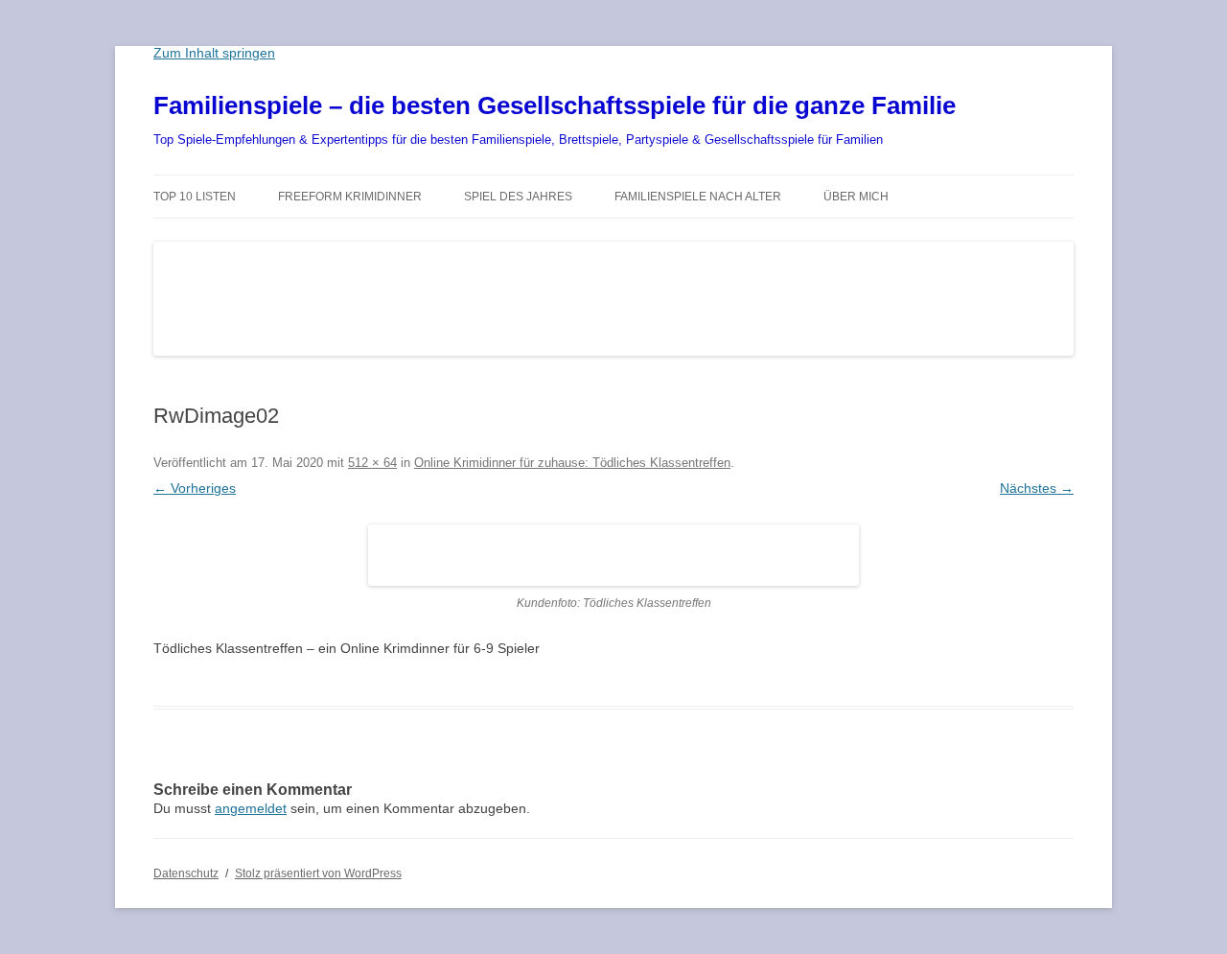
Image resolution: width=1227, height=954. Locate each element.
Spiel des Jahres (518, 196)
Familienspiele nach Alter (697, 196)
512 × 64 (372, 462)
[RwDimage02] (613, 555)
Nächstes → (1037, 488)
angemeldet (251, 808)
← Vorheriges (194, 488)
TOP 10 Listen (194, 196)
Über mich (856, 196)
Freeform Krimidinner (350, 196)
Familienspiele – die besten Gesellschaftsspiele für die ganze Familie (554, 105)
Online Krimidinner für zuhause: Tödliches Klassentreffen (572, 462)
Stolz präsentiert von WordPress (318, 873)
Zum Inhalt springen (214, 52)
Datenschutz (186, 873)
